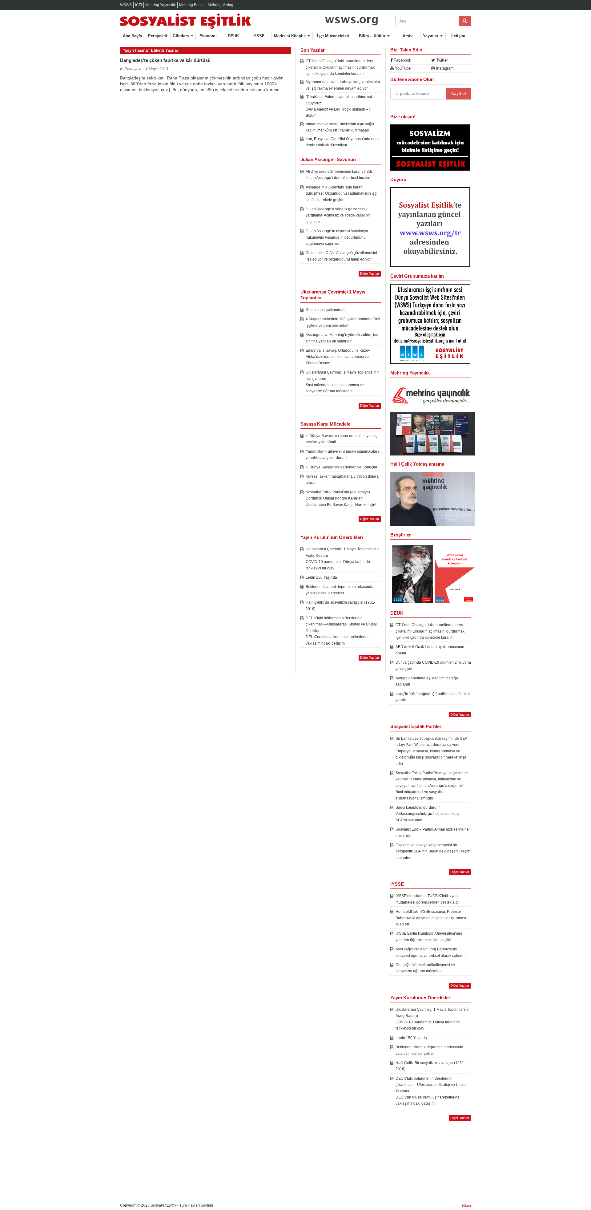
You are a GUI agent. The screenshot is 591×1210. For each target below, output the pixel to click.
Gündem (181, 36)
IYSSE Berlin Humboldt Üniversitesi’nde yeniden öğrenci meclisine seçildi (429, 936)
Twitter (441, 60)
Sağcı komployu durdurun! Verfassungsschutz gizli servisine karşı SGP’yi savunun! (428, 813)
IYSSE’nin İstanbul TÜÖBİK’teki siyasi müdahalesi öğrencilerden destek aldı (427, 899)
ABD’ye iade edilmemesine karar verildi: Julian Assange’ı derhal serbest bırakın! (339, 174)
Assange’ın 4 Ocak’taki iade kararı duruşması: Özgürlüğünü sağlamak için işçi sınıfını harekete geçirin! (341, 193)
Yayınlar (431, 36)
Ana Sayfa (132, 36)
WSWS (126, 5)
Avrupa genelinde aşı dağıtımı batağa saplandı (427, 681)
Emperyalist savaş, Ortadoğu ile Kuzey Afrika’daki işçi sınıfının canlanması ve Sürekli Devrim (338, 356)
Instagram (444, 68)
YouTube (402, 68)
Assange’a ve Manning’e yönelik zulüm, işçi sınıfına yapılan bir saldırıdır (342, 338)
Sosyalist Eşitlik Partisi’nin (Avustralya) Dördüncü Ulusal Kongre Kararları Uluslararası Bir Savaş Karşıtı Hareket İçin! (341, 498)
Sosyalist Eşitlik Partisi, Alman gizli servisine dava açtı (432, 832)
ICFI (138, 5)
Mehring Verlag (220, 5)
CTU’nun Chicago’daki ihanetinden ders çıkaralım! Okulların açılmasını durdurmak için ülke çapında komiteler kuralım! (340, 67)
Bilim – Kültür (373, 36)
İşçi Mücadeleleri (333, 36)
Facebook (401, 60)
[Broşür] (432, 498)
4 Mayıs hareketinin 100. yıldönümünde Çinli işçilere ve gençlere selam (343, 322)
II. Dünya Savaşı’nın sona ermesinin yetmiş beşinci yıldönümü (341, 439)
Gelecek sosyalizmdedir (326, 310)
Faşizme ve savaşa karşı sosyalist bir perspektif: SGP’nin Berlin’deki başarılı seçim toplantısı (433, 851)
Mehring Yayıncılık (160, 5)
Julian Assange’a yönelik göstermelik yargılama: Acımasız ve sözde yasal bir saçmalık (338, 215)
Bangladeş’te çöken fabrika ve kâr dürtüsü (165, 60)
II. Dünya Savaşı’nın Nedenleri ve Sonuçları (342, 467)
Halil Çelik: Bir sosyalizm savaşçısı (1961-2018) (340, 605)
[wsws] (352, 19)
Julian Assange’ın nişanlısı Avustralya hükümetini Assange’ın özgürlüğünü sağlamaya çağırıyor (337, 237)
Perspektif (157, 36)
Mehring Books (191, 5)
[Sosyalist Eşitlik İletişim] (430, 147)
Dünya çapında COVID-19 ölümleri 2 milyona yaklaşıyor (433, 665)
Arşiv (407, 36)
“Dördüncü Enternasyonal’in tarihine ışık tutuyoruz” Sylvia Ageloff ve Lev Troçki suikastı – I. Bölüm (339, 106)
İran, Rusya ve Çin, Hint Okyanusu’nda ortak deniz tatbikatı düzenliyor (343, 142)
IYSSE (258, 36)
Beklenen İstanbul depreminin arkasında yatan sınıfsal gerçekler (339, 590)
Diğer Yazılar (369, 273)
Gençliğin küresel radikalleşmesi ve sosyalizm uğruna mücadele (425, 968)
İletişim (458, 36)
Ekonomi (208, 36)
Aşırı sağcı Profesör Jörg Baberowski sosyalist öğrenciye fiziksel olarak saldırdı (430, 952)
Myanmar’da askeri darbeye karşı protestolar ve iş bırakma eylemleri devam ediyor (343, 85)
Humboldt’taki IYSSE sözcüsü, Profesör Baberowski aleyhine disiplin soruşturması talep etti (431, 917)
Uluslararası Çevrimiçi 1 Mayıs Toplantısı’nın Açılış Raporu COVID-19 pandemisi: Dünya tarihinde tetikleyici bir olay (343, 558)
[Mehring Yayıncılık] (432, 396)
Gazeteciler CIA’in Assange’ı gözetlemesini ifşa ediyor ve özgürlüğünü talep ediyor (341, 256)
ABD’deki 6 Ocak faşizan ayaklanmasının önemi (430, 650)
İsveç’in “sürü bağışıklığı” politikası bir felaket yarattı (433, 697)
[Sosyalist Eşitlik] (205, 21)
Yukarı (466, 1205)
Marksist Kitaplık (290, 36)
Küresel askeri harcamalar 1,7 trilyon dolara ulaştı (342, 479)
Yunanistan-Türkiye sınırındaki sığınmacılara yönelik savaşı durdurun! (343, 454)
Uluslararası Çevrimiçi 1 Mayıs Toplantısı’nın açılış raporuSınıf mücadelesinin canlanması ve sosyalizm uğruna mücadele (343, 381)
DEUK (233, 36)
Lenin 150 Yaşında (321, 577)
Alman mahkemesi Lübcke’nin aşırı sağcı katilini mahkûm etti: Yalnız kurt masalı (340, 127)
